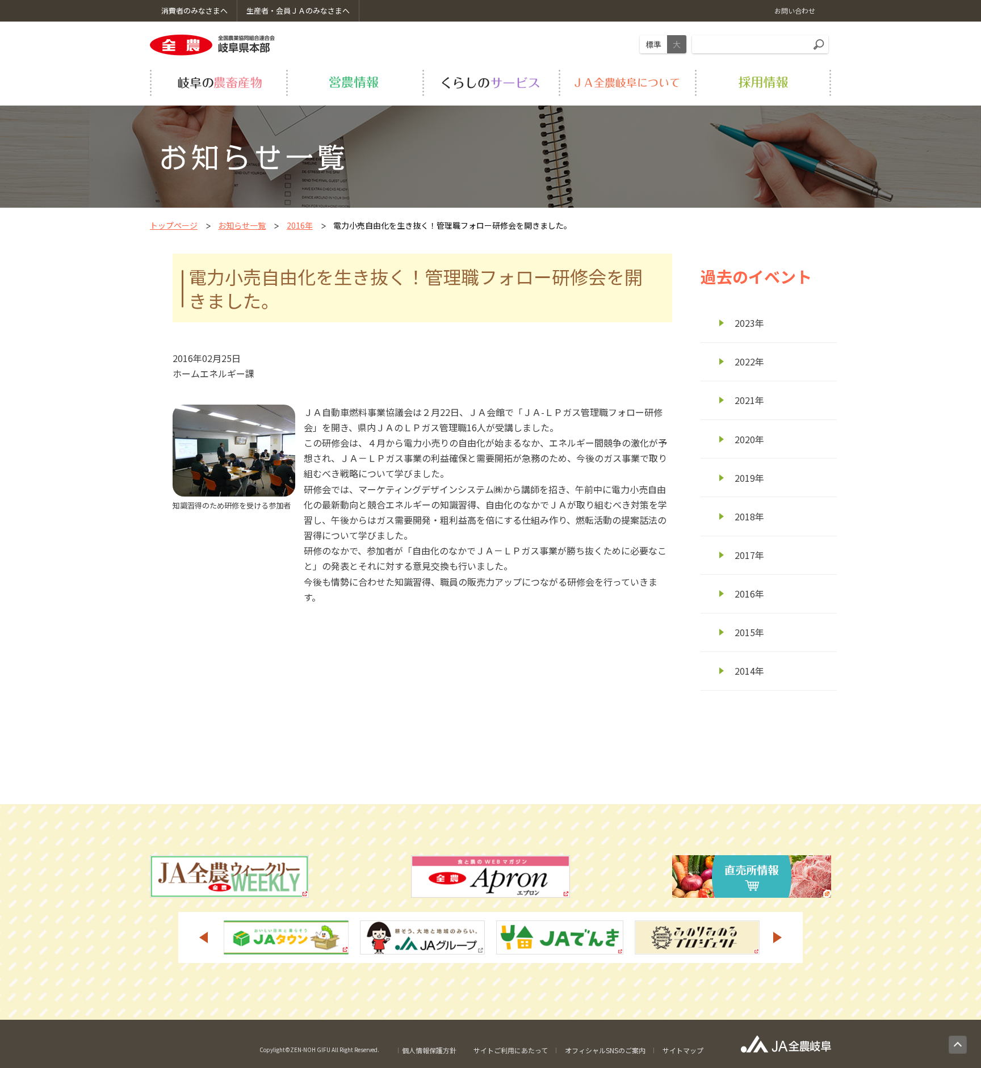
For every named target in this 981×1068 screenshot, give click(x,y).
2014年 (749, 671)
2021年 (749, 400)
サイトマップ (683, 1050)
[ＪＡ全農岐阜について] (627, 83)
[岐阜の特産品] (218, 83)
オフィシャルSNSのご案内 (605, 1050)
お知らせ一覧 (242, 225)
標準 (653, 44)
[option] (286, 937)
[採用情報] (763, 83)
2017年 (749, 555)
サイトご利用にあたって (510, 1050)
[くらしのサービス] (490, 83)
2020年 (749, 439)
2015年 (749, 632)
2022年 (749, 361)
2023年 (749, 323)
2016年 (300, 225)
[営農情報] (354, 83)
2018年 (749, 516)
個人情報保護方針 (429, 1050)
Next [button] (778, 937)
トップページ (174, 225)
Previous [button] (203, 937)
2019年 (749, 478)
